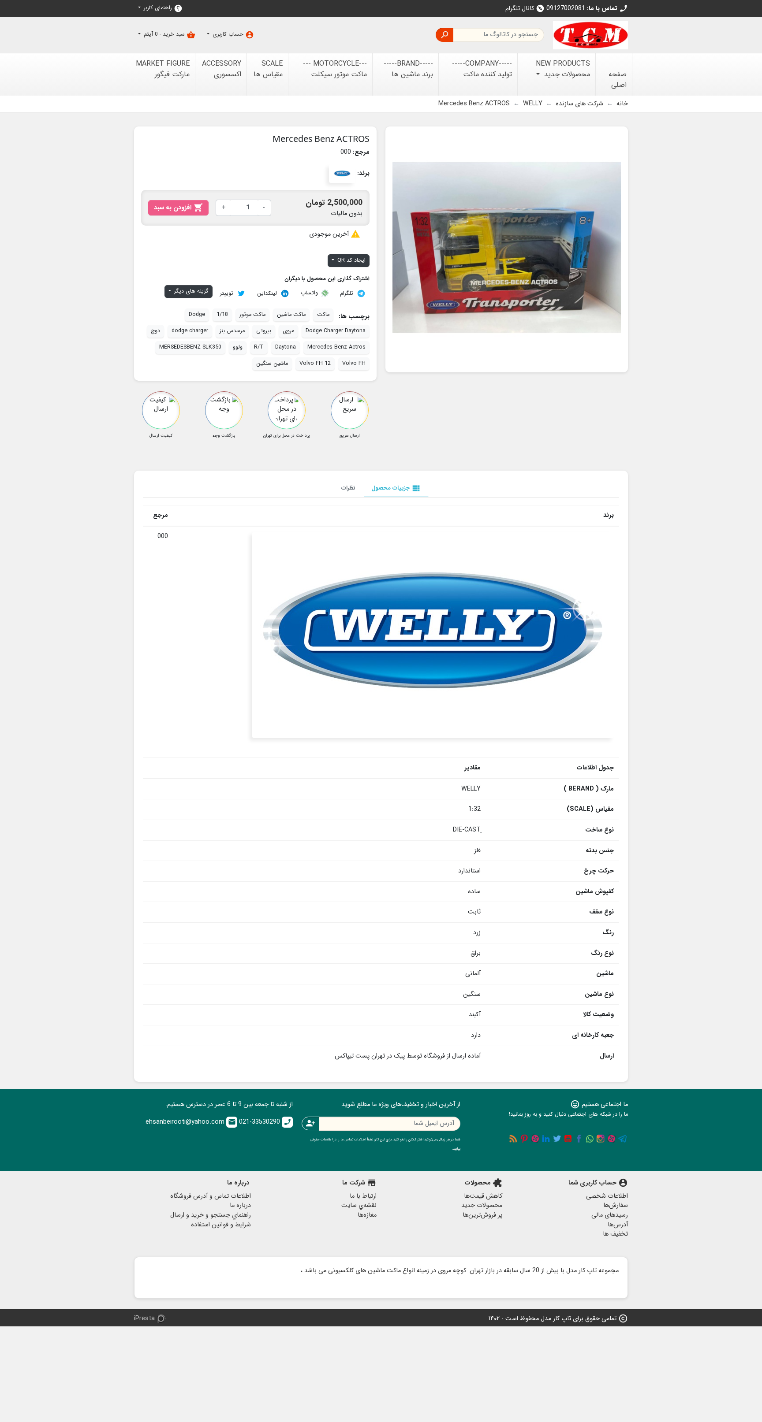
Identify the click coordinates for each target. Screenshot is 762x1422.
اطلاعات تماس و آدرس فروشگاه (210, 1196)
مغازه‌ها (367, 1215)
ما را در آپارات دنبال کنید (611, 1139)
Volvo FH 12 (315, 363)
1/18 (222, 314)
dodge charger (190, 331)
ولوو (238, 347)
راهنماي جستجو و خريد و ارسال (210, 1215)
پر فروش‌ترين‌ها (482, 1215)
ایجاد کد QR (351, 260)
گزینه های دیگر (190, 291)
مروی (288, 331)
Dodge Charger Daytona (336, 331)
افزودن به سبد (178, 208)
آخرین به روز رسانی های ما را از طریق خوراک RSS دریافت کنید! (513, 1139)
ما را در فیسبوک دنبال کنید (579, 1139)
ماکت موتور (252, 314)
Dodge (197, 314)
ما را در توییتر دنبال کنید (557, 1139)
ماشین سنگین (272, 363)
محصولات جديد (481, 1205)
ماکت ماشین (291, 314)
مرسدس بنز (232, 331)
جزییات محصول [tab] (396, 488)
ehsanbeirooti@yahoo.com (191, 1122)
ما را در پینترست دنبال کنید (524, 1139)
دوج (155, 331)
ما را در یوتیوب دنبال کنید (568, 1139)
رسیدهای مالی (609, 1215)
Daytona (285, 347)
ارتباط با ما (363, 1196)
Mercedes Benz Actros (336, 347)
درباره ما (240, 1205)
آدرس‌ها (618, 1225)
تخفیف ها (615, 1234)
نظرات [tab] (348, 488)
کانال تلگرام (525, 9)
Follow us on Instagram (600, 1139)
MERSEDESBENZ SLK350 (190, 347)
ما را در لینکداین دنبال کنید (546, 1139)
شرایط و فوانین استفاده (221, 1225)
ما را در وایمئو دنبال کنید (535, 1139)
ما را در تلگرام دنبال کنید (623, 1139)
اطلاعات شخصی (607, 1196)
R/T (259, 347)
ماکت (323, 314)
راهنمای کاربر (162, 8)
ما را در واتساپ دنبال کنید (589, 1139)
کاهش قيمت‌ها (483, 1196)
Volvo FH (354, 363)
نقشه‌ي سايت (359, 1205)
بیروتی (263, 331)
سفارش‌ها (615, 1205)
